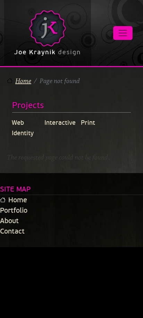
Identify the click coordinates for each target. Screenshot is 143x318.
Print (88, 122)
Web (18, 122)
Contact (12, 231)
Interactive (60, 122)
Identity (23, 133)
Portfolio (13, 210)
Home (23, 81)
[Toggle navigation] (123, 33)
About (9, 221)
